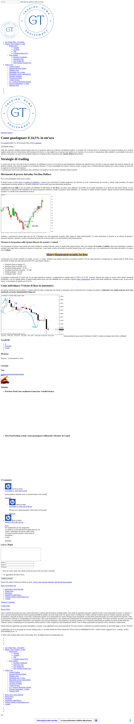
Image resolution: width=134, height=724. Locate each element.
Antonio (6, 143)
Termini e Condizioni (8, 602)
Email (3, 565)
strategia (11, 374)
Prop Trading (13, 55)
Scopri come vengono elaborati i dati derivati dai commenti (52, 582)
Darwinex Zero (18, 59)
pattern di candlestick (32, 182)
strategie (16, 374)
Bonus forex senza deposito (14, 589)
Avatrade (16, 49)
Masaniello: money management (20, 74)
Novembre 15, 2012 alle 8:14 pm (16, 491)
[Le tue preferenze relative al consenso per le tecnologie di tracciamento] (130, 720)
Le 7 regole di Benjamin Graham (20, 82)
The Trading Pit (18, 61)
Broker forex (13, 46)
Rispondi (8, 498)
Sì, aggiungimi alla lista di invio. (14, 575)
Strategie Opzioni (6, 133)
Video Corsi (9, 65)
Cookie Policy (5, 606)
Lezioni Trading (14, 66)
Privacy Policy (5, 609)
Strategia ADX (14, 85)
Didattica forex (14, 70)
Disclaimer (8, 593)
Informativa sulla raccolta (47, 720)
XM (14, 51)
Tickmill (16, 48)
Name (3, 562)
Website (3, 567)
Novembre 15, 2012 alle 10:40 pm (20, 506)
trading (21, 374)
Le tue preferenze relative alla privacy (76, 720)
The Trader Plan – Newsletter (14, 42)
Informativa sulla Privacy (13, 595)
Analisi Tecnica (14, 80)
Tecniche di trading (15, 78)
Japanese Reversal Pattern (17, 68)
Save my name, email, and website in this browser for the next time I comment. (29, 571)
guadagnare (4, 374)
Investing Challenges (20, 57)
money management (83, 279)
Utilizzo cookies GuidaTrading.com (17, 597)
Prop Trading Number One (22, 63)
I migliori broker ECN (20, 53)
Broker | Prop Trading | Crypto (15, 44)
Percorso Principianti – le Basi (19, 83)
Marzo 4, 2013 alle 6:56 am (14, 522)
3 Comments (37, 143)
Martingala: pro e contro (17, 72)
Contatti (7, 599)
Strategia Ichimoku (15, 76)
